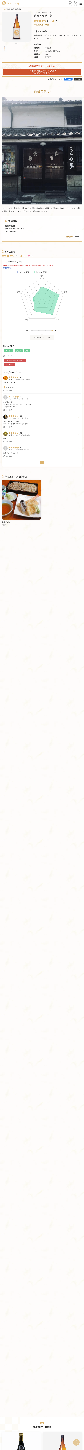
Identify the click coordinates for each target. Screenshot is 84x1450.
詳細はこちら (7, 268)
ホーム (4, 9)
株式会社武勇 (38, 25)
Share (69, 79)
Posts (79, 79)
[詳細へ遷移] (21, 500)
